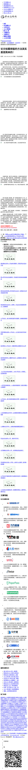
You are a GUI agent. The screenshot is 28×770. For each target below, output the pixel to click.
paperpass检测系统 (22, 718)
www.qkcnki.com (14, 735)
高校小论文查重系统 (5, 710)
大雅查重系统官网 (18, 704)
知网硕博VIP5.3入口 (9, 7)
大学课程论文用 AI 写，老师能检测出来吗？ (12, 450)
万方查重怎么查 (21, 698)
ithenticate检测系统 (13, 716)
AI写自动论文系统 (18, 721)
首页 (5, 23)
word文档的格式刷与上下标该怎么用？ (14, 236)
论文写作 (17, 42)
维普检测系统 (19, 715)
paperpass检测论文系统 (6, 730)
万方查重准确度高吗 (21, 700)
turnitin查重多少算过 (11, 707)
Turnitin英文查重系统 (10, 713)
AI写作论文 (7, 27)
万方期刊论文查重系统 (21, 707)
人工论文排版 (7, 38)
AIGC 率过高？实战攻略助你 (11, 689)
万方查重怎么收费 (12, 700)
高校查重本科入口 (8, 5)
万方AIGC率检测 (23, 724)
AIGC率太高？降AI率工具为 (11, 676)
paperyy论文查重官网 (9, 704)
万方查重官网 (13, 701)
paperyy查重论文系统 (16, 730)
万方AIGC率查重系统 (14, 724)
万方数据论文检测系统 (10, 728)
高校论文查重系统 (19, 713)
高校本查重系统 (14, 710)
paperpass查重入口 (8, 9)
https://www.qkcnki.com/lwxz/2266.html (17, 238)
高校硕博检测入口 (7, 712)
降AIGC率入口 (7, 13)
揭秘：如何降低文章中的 (10, 691)
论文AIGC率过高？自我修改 (11, 682)
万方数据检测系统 (12, 719)
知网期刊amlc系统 (5, 727)
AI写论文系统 (10, 721)
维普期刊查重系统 (5, 709)
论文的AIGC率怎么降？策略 (11, 678)
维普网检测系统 (20, 719)
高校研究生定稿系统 (16, 712)
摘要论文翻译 (7, 36)
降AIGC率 (6, 30)
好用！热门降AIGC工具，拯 (11, 687)
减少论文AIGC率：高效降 (10, 671)
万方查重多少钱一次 (5, 701)
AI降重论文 (7, 32)
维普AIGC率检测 (4, 725)
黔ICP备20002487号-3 (18, 737)
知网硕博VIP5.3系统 (13, 725)
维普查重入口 (7, 4)
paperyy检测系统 (13, 718)
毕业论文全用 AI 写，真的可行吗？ (10, 438)
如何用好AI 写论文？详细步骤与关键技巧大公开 (13, 346)
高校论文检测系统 (19, 722)
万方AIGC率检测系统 (11, 715)
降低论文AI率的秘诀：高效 (11, 675)
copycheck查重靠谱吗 (10, 706)
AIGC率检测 (7, 29)
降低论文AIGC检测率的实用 (11, 683)
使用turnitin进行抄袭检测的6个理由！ (15, 234)
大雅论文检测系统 (10, 722)
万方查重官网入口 (13, 698)
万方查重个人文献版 (18, 703)
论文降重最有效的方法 (20, 706)
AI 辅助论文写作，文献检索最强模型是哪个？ (13, 426)
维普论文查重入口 (20, 697)
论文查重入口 (7, 25)
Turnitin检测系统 (21, 716)
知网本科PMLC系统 (22, 725)
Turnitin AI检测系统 (5, 718)
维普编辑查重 (23, 709)
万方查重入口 (7, 2)
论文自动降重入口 (8, 11)
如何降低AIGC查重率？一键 (11, 680)
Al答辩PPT (6, 34)
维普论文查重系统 (20, 728)
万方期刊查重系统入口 (14, 709)
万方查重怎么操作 (21, 701)
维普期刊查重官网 (11, 697)
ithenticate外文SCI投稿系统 (15, 727)
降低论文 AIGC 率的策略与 (11, 685)
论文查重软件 (10, 42)
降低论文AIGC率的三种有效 (11, 673)
